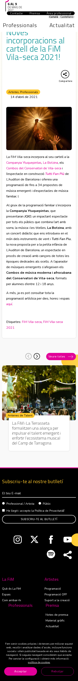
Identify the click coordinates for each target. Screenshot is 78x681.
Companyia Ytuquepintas (23, 162)
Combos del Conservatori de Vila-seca (33, 168)
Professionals (29, 92)
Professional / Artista (20, 504)
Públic (47, 504)
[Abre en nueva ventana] (18, 540)
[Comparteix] (67, 555)
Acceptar (20, 671)
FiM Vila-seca (32, 322)
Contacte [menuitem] (16, 13)
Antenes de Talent (20, 415)
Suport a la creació (57, 600)
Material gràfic (55, 620)
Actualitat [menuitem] (62, 25)
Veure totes (56, 356)
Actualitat (52, 626)
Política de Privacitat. (49, 511)
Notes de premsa (57, 615)
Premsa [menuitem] (35, 13)
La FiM (8, 579)
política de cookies (39, 662)
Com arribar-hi (11, 600)
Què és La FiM (11, 589)
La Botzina (50, 162)
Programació (53, 589)
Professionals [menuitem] (20, 25)
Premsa (52, 605)
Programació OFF (56, 594)
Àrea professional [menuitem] (61, 13)
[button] (37, 356)
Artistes (13, 92)
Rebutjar (57, 671)
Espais (6, 594)
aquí (9, 304)
